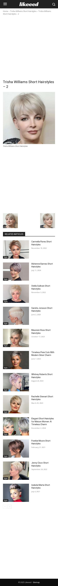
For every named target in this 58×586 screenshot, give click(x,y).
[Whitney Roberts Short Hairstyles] (16, 382)
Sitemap (36, 582)
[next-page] (9, 507)
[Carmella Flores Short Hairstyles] (16, 249)
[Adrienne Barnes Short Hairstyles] (16, 271)
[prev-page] (5, 507)
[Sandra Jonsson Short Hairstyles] (16, 316)
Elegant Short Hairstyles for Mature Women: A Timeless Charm (42, 421)
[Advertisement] (29, 46)
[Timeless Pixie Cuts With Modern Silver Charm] (16, 360)
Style (5, 257)
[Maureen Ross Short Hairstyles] (16, 338)
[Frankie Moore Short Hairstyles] (16, 448)
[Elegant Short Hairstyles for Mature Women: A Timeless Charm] (16, 426)
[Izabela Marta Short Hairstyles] (16, 493)
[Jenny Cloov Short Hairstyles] (16, 470)
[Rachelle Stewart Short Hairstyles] (16, 404)
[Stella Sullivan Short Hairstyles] (16, 294)
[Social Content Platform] (29, 4)
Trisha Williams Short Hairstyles (23, 11)
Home (5, 11)
